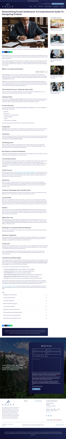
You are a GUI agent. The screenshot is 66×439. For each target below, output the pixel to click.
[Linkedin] (48, 415)
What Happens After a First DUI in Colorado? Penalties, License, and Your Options (56, 77)
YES (43, 356)
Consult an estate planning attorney (9, 286)
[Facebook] (46, 415)
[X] (50, 415)
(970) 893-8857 (13, 365)
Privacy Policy (34, 386)
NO (47, 356)
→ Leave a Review (38, 400)
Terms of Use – (11, 424)
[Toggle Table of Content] (46, 72)
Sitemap (3, 425)
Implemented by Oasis (60, 424)
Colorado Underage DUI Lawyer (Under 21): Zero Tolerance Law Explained (56, 60)
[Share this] (3, 52)
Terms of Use (39, 386)
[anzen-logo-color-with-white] (7, 5)
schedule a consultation (12, 367)
